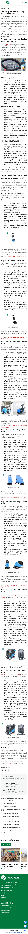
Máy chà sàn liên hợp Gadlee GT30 (11, 819)
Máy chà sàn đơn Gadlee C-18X (10, 813)
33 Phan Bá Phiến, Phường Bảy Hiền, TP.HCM (14, 884)
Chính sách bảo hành (5, 910)
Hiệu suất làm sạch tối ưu (9, 803)
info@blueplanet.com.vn (9, 887)
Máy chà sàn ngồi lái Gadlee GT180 (11, 827)
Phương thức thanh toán (6, 905)
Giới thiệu (3, 893)
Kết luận (3, 832)
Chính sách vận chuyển (6, 908)
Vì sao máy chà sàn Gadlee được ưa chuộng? (12, 798)
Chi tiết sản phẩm (5, 868)
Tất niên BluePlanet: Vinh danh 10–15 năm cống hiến (9, 865)
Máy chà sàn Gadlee (6, 44)
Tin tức (9, 8)
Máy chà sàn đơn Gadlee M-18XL (11, 816)
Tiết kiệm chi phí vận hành (9, 806)
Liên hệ (2, 899)
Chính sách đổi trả (5, 912)
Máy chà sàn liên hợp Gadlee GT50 (11, 821)
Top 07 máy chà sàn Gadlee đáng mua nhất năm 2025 (13, 810)
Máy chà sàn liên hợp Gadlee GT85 (11, 824)
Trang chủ (3, 8)
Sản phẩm (3, 897)
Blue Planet (8, 763)
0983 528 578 (8, 885)
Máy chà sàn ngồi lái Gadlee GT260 (10, 674)
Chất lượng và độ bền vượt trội (10, 801)
